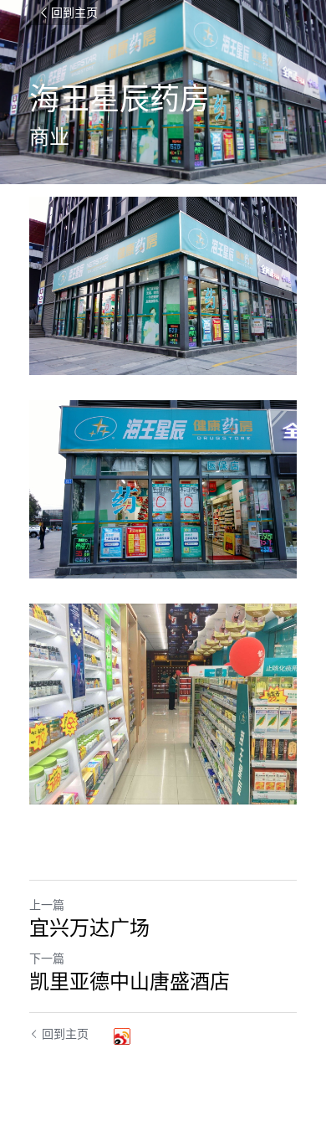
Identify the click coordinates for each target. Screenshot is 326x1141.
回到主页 (74, 12)
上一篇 (46, 904)
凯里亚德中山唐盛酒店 (129, 981)
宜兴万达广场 (89, 927)
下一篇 (46, 958)
